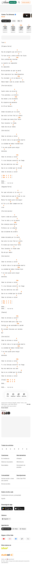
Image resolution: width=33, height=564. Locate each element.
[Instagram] (9, 538)
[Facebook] (16, 538)
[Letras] (4, 548)
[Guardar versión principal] (9, 21)
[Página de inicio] (5, 2)
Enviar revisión (4, 407)
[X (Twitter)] (28, 538)
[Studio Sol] (7, 555)
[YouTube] (3, 538)
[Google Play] (7, 508)
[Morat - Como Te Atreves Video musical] (26, 16)
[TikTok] (22, 538)
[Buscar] (19, 2)
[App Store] (19, 508)
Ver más (28, 404)
